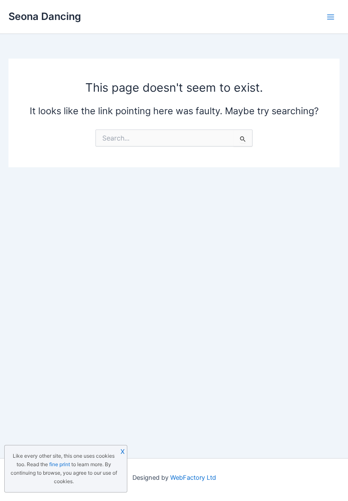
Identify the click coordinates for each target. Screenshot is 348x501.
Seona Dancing (44, 16)
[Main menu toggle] (331, 17)
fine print (59, 464)
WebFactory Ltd (193, 477)
